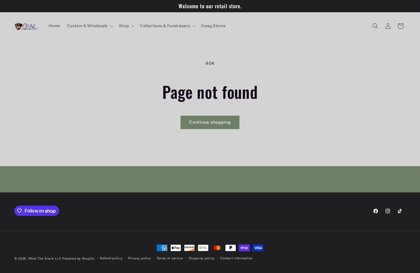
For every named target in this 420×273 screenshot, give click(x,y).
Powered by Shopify (78, 258)
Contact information (236, 258)
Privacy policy (139, 258)
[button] (89, 26)
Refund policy (111, 258)
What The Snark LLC (44, 258)
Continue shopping (210, 122)
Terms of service (170, 258)
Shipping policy (202, 258)
